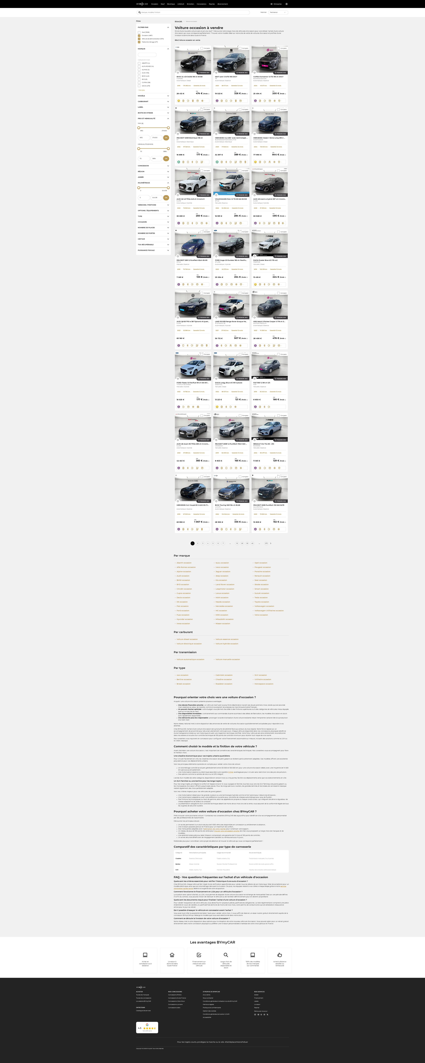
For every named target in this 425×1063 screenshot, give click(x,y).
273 (266, 543)
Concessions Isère (174, 1007)
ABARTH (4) (146, 63)
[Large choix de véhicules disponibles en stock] (226, 960)
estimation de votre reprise (215, 829)
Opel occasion (260, 563)
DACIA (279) (146, 86)
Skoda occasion (261, 584)
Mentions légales (208, 1004)
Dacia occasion (182, 597)
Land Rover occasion (224, 584)
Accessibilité (207, 1017)
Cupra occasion (183, 593)
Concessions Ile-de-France (177, 998)
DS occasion (181, 602)
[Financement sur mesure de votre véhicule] (199, 960)
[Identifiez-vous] (286, 4)
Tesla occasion (260, 597)
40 (252, 543)
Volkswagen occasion (263, 606)
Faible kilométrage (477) (150, 42)
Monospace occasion (263, 684)
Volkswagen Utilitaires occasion (268, 611)
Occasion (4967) (147, 35)
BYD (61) (144, 79)
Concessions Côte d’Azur (176, 1001)
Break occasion (182, 684)
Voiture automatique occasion (189, 659)
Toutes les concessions (143, 998)
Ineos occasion (182, 624)
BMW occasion (182, 580)
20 (242, 543)
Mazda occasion (222, 602)
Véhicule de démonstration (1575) (153, 39)
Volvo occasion (260, 615)
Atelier (256, 995)
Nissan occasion (222, 624)
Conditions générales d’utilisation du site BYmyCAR (220, 1001)
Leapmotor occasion (224, 589)
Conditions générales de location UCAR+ (216, 1014)
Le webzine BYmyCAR (143, 1001)
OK (166, 138)
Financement (258, 998)
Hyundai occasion (184, 619)
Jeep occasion (221, 576)
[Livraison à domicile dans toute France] (172, 960)
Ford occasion (182, 611)
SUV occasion (260, 675)
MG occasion (220, 611)
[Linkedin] (255, 1015)
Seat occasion (260, 580)
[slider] (138, 127)
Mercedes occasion (223, 606)
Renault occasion (261, 576)
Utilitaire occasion (262, 679)
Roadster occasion (223, 684)
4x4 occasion (181, 675)
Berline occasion (183, 679)
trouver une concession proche (226, 831)
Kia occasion (220, 580)
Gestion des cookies (209, 1011)
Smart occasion (261, 589)
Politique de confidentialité (212, 1007)
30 (247, 543)
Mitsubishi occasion (224, 619)
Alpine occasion (183, 571)
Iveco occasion (221, 567)
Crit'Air (230, 772)
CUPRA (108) (146, 82)
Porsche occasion (261, 571)
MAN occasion (221, 597)
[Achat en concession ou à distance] (145, 960)
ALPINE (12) (146, 69)
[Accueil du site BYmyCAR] (142, 4)
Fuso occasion (182, 615)
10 (237, 543)
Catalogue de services (143, 1010)
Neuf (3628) (146, 32)
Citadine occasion (223, 679)
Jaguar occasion (222, 571)
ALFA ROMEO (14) (148, 66)
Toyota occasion (261, 602)
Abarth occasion (183, 563)
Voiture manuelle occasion (227, 659)
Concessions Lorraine (175, 1004)
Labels (256, 1001)
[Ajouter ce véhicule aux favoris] (178, 73)
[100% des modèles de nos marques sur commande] (253, 960)
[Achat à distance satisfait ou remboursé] (280, 960)
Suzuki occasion (261, 593)
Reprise (256, 1007)
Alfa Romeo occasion (185, 567)
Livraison (257, 1004)
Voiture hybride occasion (226, 644)
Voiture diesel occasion (186, 639)
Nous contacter (208, 998)
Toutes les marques (142, 995)
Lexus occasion (221, 593)
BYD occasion (182, 584)
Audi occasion (182, 576)
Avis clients (206, 995)
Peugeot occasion (262, 567)
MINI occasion (221, 615)
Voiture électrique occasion (188, 644)
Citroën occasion (183, 589)
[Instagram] (264, 1015)
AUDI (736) (145, 73)
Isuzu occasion (221, 563)
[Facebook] (261, 1015)
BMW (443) (145, 76)
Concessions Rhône (174, 995)
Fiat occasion (182, 606)
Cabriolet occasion (223, 675)
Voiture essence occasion (226, 639)
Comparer (207, 48)
